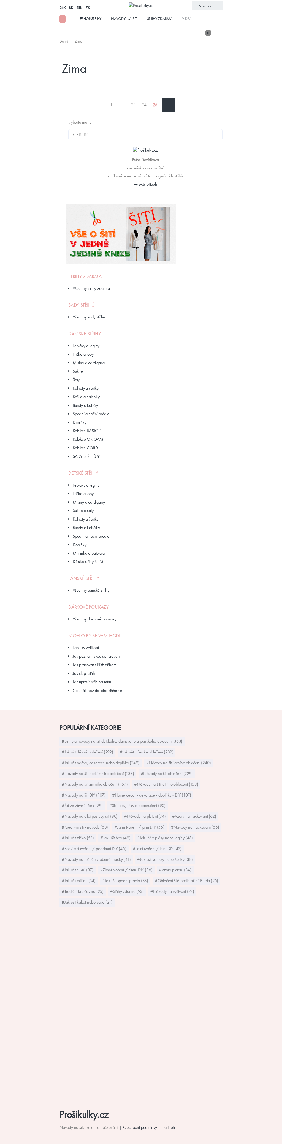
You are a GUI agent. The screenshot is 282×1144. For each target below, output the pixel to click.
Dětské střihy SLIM (88, 561)
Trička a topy (83, 354)
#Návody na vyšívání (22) (172, 891)
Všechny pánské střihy (91, 590)
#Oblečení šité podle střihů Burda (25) (186, 880)
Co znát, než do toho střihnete (97, 690)
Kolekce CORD (85, 447)
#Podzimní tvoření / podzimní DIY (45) (94, 848)
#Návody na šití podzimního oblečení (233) (98, 773)
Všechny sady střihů (89, 317)
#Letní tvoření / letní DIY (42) (157, 848)
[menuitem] (64, 41)
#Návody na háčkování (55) (195, 827)
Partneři (168, 1127)
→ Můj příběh (145, 184)
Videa (187, 18)
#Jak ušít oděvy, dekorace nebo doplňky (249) (100, 762)
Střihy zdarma (159, 18)
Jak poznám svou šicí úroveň (96, 656)
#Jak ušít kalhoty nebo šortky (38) (165, 859)
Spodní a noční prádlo (91, 413)
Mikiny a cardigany (89, 362)
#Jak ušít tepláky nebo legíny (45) (165, 837)
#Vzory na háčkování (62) (194, 816)
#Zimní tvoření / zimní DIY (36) (126, 869)
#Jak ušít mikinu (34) (79, 880)
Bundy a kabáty (85, 405)
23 (133, 104)
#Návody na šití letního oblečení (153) (166, 784)
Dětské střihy (83, 473)
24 (144, 104)
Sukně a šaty (83, 510)
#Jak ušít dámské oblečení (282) (146, 752)
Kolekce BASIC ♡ (87, 430)
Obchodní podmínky (140, 1127)
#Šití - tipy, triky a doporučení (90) (137, 805)
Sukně (78, 371)
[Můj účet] (219, 33)
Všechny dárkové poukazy (94, 619)
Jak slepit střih (84, 673)
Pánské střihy (83, 578)
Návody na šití (124, 18)
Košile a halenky (86, 396)
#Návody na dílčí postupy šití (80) (90, 816)
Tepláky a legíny (86, 345)
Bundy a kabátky (86, 527)
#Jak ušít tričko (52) (78, 837)
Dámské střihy (84, 334)
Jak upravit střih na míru (92, 681)
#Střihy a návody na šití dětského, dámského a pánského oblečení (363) (122, 741)
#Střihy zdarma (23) (127, 891)
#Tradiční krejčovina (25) (83, 891)
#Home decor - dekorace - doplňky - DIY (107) (151, 795)
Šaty (76, 379)
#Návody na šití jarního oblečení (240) (178, 762)
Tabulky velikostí (86, 647)
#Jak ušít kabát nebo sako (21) (87, 902)
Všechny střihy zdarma (91, 288)
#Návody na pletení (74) (145, 816)
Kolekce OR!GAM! (88, 439)
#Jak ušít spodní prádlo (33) (125, 880)
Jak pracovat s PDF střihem (94, 664)
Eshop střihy (91, 18)
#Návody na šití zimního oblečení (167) (95, 784)
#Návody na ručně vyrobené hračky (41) (96, 859)
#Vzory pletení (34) (175, 869)
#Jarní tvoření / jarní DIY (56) (139, 827)
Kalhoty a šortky (86, 388)
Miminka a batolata (88, 553)
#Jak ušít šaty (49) (116, 837)
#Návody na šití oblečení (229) (167, 773)
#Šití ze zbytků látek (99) (82, 805)
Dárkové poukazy (88, 607)
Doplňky (79, 422)
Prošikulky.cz (83, 1114)
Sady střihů (81, 305)
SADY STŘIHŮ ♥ (86, 456)
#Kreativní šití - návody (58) (85, 827)
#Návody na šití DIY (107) (83, 795)
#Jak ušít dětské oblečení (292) (87, 752)
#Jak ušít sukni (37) (77, 869)
